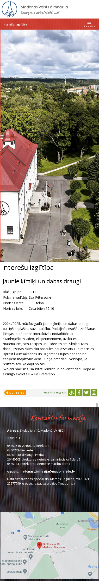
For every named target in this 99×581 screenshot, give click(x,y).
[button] (89, 24)
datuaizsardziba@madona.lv (54, 483)
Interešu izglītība (15, 24)
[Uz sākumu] (34, 16)
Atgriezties (16, 392)
